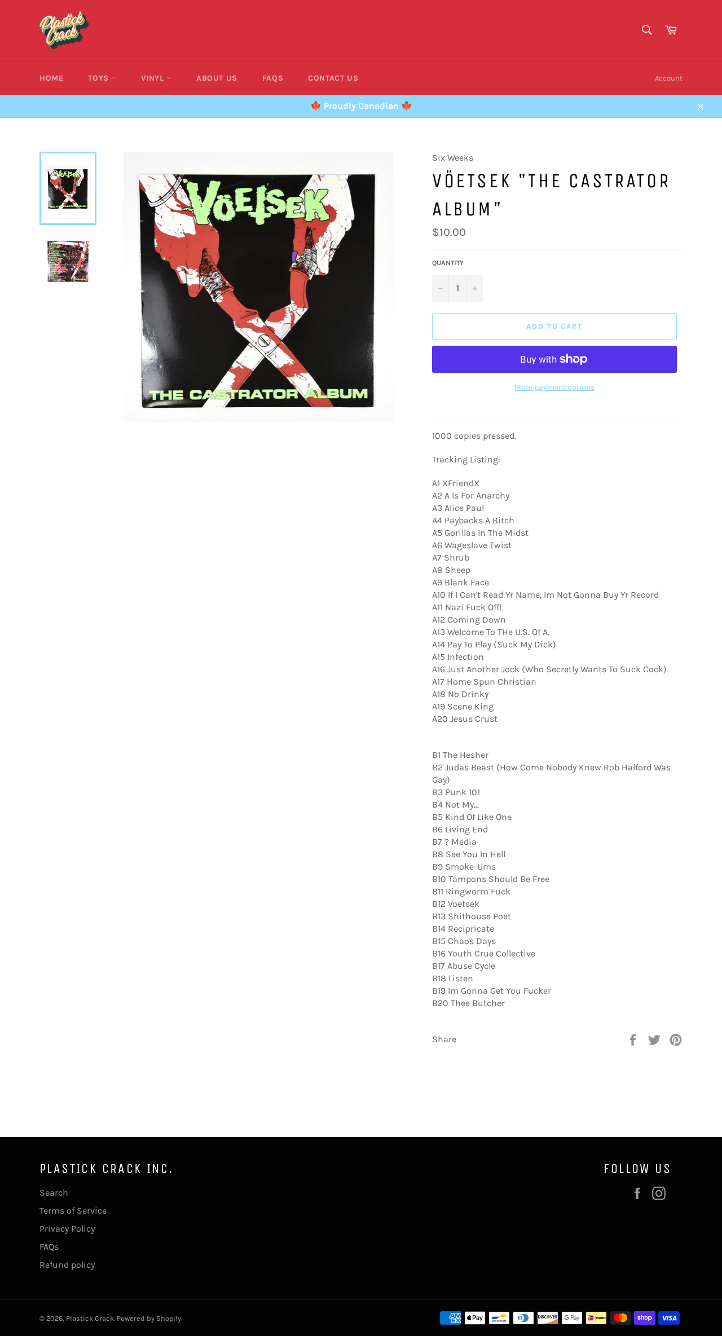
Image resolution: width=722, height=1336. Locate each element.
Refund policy (67, 1264)
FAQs (272, 78)
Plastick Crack (90, 1318)
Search (53, 1192)
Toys (99, 78)
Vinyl (153, 78)
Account (669, 78)
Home (51, 78)
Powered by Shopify (149, 1318)
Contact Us (333, 78)
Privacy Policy (67, 1228)
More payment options (554, 387)
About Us (216, 78)
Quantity (448, 263)
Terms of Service (73, 1210)
